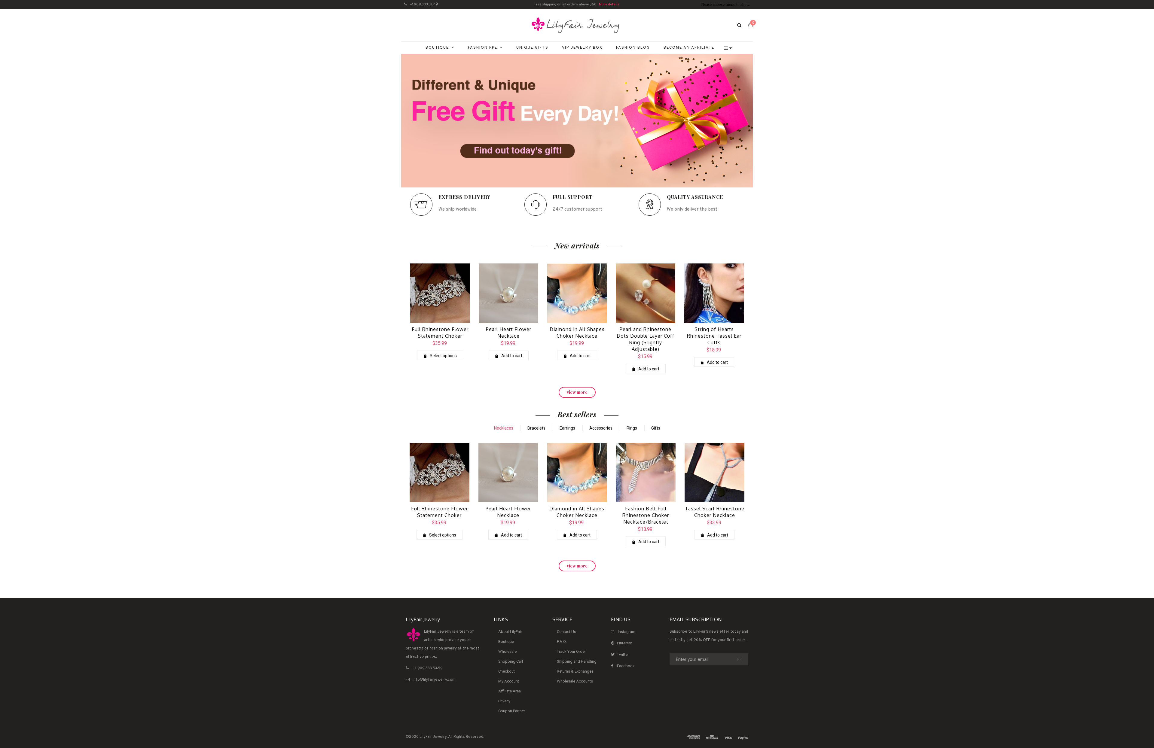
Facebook (626, 666)
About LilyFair (510, 631)
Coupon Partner (511, 711)
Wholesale (507, 651)
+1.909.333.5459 (428, 668)
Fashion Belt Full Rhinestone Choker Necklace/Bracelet (645, 515)
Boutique (506, 641)
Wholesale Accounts (575, 681)
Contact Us (566, 631)
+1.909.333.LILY (422, 4)
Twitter (623, 654)
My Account (508, 681)
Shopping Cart (510, 661)
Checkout (506, 671)
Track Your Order (571, 651)
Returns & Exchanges (575, 671)
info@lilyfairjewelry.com (434, 679)
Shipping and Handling (577, 661)
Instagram (626, 631)
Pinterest (624, 643)
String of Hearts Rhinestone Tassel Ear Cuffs (714, 335)
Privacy (504, 701)
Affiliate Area (509, 691)
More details (609, 4)
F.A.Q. (562, 641)
